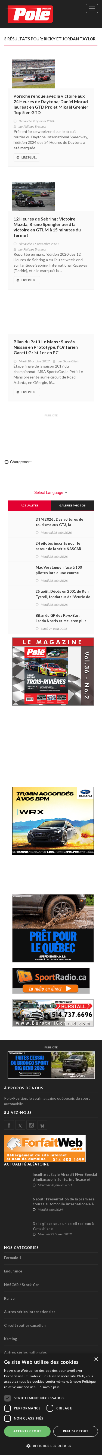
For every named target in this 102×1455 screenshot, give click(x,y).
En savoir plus (49, 1387)
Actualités (29, 505)
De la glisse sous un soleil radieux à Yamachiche (63, 1226)
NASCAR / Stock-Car (21, 1285)
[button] (51, 1445)
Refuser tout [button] (75, 1431)
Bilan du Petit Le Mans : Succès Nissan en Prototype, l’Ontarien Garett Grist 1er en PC (46, 347)
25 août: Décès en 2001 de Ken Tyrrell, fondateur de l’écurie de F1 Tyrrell (63, 596)
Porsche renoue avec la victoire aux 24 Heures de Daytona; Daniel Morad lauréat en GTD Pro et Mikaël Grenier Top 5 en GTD (51, 104)
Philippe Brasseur (35, 126)
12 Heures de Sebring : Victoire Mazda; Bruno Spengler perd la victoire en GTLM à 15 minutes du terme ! (47, 227)
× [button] (96, 1359)
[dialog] (51, 1404)
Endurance (13, 1271)
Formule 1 (12, 1258)
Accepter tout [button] (27, 1431)
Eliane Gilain (71, 361)
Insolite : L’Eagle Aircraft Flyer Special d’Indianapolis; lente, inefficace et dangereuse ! (65, 1179)
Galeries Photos (72, 505)
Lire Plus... (29, 157)
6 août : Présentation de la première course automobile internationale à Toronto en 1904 (64, 1204)
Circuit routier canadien (25, 1325)
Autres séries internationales (29, 1312)
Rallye (9, 1298)
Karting (10, 1339)
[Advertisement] (51, 432)
